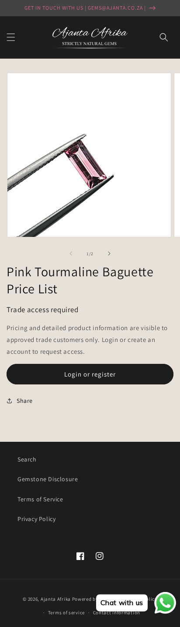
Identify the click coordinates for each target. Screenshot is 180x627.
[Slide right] (109, 253)
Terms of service (66, 612)
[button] (11, 37)
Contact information (116, 612)
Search (27, 459)
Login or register (90, 374)
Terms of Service (40, 499)
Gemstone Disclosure (47, 479)
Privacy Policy (36, 519)
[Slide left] (70, 253)
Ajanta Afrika (56, 599)
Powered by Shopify (94, 599)
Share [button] (25, 401)
